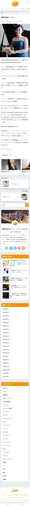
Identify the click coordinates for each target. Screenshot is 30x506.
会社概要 (16, 495)
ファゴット (6, 438)
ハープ (4, 465)
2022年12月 (6, 339)
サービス (8, 8)
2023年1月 (6, 336)
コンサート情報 (7, 408)
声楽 (4, 472)
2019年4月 (6, 359)
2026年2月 (6, 322)
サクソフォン (6, 442)
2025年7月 (6, 329)
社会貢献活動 (6, 401)
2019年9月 (6, 356)
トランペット (6, 445)
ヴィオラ (5, 415)
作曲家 (4, 476)
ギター (4, 469)
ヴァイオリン (6, 411)
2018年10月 (6, 370)
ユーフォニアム (7, 459)
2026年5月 (6, 316)
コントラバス (6, 425)
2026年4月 (6, 319)
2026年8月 (6, 309)
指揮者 (4, 479)
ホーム (2, 8)
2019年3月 (6, 363)
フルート (5, 428)
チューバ (5, 455)
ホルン (4, 449)
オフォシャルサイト (7, 149)
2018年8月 (6, 373)
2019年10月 (6, 353)
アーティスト (15, 8)
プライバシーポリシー (15, 497)
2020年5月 (6, 349)
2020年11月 (6, 346)
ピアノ (11, 155)
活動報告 (5, 395)
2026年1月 (6, 326)
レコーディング (7, 418)
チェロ (4, 422)
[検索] (27, 205)
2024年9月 (6, 332)
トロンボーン (6, 452)
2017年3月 (6, 376)
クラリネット (6, 435)
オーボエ (5, 432)
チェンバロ (6, 405)
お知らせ (23, 8)
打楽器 (4, 462)
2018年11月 (6, 366)
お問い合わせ (23, 495)
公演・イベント (7, 398)
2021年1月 (6, 343)
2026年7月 (6, 312)
